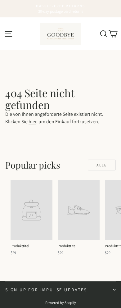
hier (32, 121)
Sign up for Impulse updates (46, 289)
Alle (101, 165)
